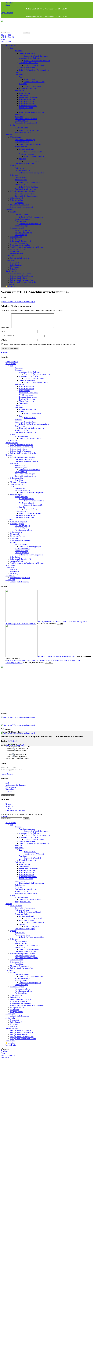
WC (20, 77)
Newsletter (9, 804)
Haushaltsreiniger (12, 443)
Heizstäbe (13, 269)
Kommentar (6, 327)
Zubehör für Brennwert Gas (34, 157)
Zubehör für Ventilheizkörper (25, 189)
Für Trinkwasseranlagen (23, 233)
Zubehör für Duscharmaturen (34, 65)
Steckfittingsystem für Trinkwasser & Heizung (27, 247)
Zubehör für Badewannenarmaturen (37, 61)
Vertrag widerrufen (8, 795)
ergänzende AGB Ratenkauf (16, 785)
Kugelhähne (19, 203)
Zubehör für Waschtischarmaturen (36, 56)
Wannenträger (24, 95)
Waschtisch (23, 84)
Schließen (4, 352)
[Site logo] (14, 31)
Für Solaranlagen (21, 235)
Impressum (9, 791)
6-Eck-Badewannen (26, 101)
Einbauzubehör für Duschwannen (31, 112)
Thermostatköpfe (21, 178)
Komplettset (14, 263)
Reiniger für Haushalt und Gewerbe (23, 282)
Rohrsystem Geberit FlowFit (20, 241)
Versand (8, 808)
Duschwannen (20, 110)
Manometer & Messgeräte (19, 205)
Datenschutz (10, 789)
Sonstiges (13, 441)
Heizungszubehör (16, 200)
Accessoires (19, 117)
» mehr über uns (7, 774)
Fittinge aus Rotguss (17, 249)
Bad (11, 48)
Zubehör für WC (30, 80)
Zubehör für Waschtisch (32, 86)
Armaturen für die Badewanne (30, 58)
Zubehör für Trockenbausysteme (26, 196)
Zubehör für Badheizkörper (29, 187)
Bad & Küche (11, 364)
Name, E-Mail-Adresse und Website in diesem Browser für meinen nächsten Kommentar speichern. (40, 344)
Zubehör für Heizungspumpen (30, 224)
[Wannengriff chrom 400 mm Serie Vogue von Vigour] (22, 656)
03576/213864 (13, 741)
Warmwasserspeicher (22, 170)
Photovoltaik (10, 567)
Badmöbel (18, 72)
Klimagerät (14, 538)
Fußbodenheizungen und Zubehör (22, 191)
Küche (12, 125)
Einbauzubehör (24, 93)
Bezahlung (9, 806)
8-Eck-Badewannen (26, 104)
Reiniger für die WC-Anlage (34, 82)
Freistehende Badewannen (28, 97)
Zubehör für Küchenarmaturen (30, 130)
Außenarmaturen (16, 237)
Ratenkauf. (9, 756)
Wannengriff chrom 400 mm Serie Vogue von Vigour (57, 656)
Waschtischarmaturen (27, 53)
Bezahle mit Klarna (12, 758)
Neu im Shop (10, 565)
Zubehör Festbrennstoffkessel (30, 144)
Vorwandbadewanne (26, 401)
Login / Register (11, 1045)
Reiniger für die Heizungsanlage (21, 207)
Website (4, 340)
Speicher (22, 159)
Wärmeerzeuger (16, 137)
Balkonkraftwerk (16, 265)
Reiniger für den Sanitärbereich (26, 123)
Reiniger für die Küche (23, 132)
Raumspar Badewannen (28, 106)
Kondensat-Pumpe (21, 226)
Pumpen (13, 212)
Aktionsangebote (12, 362)
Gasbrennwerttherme (26, 154)
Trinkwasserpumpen (22, 214)
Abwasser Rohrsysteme (18, 243)
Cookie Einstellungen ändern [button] (16, 810)
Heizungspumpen (21, 221)
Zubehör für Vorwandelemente (26, 119)
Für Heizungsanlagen (22, 231)
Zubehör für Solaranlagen (19, 258)
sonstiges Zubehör (16, 253)
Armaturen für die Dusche (28, 63)
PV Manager (14, 267)
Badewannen (19, 91)
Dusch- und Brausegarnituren (25, 67)
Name (4, 331)
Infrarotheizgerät (21, 180)
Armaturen (18, 51)
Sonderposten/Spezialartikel (20, 578)
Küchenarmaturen (21, 128)
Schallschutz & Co (21, 121)
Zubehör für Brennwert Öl (33, 152)
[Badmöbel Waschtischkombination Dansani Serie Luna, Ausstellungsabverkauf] (23, 661)
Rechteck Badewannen (27, 99)
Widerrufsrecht (11, 787)
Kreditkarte (10, 750)
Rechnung (9, 748)
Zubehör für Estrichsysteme (25, 194)
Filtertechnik (14, 251)
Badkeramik (19, 74)
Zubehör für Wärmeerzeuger (25, 140)
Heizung (9, 455)
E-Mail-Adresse (7, 336)
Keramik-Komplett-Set (27, 88)
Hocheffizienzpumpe (22, 219)
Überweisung (10, 746)
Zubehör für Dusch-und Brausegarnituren (34, 70)
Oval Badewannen (26, 108)
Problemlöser (10, 576)
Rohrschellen (15, 239)
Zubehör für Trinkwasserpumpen (31, 217)
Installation (9, 519)
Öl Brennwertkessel (26, 149)
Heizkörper (14, 175)
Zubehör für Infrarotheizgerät (29, 182)
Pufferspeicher (20, 168)
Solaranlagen (10, 580)
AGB (8, 783)
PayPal (8, 744)
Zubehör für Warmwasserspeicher (31, 173)
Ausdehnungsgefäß (17, 228)
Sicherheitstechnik (16, 198)
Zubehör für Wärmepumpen (25, 163)
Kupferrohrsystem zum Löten (20, 245)
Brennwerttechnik (21, 146)
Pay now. (9, 754)
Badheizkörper (20, 115)
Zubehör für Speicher (31, 161)
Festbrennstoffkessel (22, 142)
